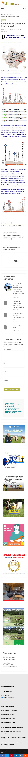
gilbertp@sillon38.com (8, 697)
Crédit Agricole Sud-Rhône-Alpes (9, 711)
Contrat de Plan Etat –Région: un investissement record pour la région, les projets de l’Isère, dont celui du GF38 (18, 289)
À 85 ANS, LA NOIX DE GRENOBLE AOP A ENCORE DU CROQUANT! (12, 744)
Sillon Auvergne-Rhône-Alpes (12, 727)
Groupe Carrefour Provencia (8, 718)
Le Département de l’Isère (8, 722)
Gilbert (6, 31)
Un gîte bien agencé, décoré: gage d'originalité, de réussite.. (11, 248)
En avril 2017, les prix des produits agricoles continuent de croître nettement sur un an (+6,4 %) (13, 237)
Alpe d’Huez (7, 223)
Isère (20, 226)
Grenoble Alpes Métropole (8, 714)
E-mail (6, 372)
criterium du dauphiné (9, 226)
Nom (5, 363)
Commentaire (8, 349)
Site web (6, 380)
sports (3, 20)
